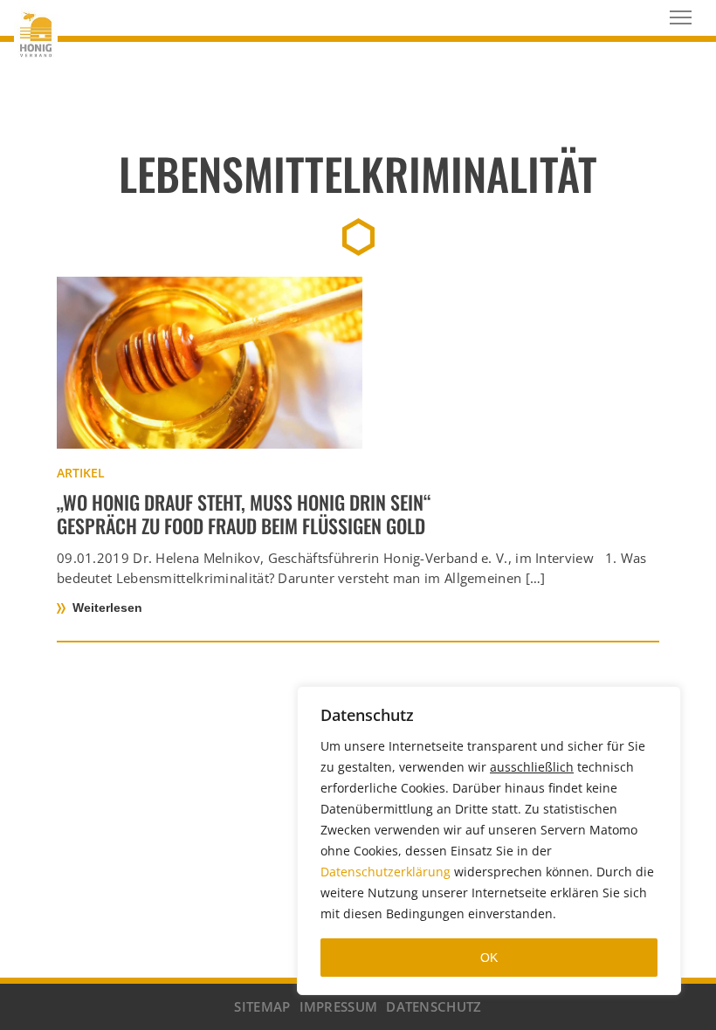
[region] (489, 840)
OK (489, 958)
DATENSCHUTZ (433, 1006)
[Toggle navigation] (680, 17)
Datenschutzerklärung (385, 871)
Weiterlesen (107, 608)
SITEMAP (262, 1006)
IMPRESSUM (338, 1006)
